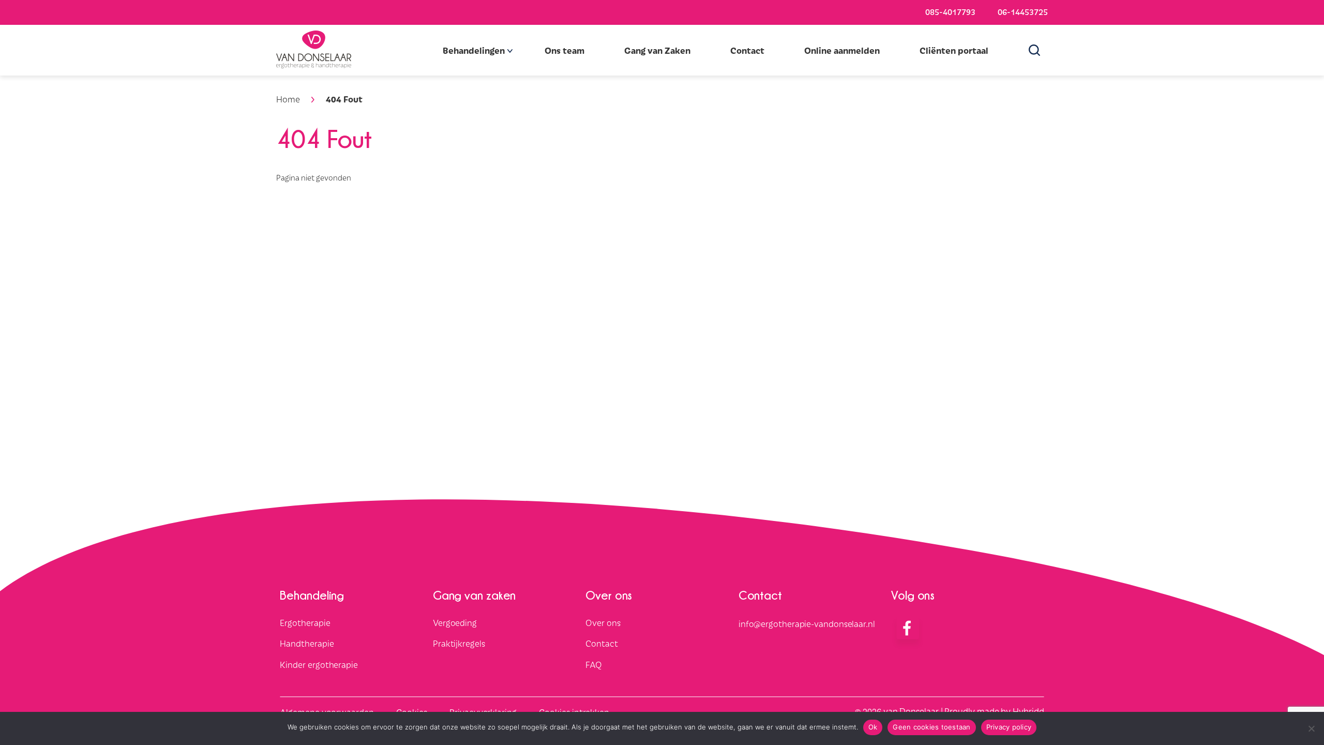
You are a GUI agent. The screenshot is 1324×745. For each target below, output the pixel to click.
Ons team (564, 50)
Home (288, 99)
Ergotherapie (305, 622)
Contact (747, 50)
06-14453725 (1023, 11)
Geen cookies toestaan (931, 727)
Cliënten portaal (954, 50)
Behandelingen (474, 50)
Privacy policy (1009, 727)
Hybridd (1028, 711)
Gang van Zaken (657, 50)
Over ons (602, 622)
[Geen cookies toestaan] (1311, 728)
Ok (873, 727)
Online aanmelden (842, 50)
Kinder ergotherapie (318, 665)
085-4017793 (950, 11)
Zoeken (1038, 50)
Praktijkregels (459, 643)
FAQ (593, 665)
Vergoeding (455, 622)
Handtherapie (307, 643)
